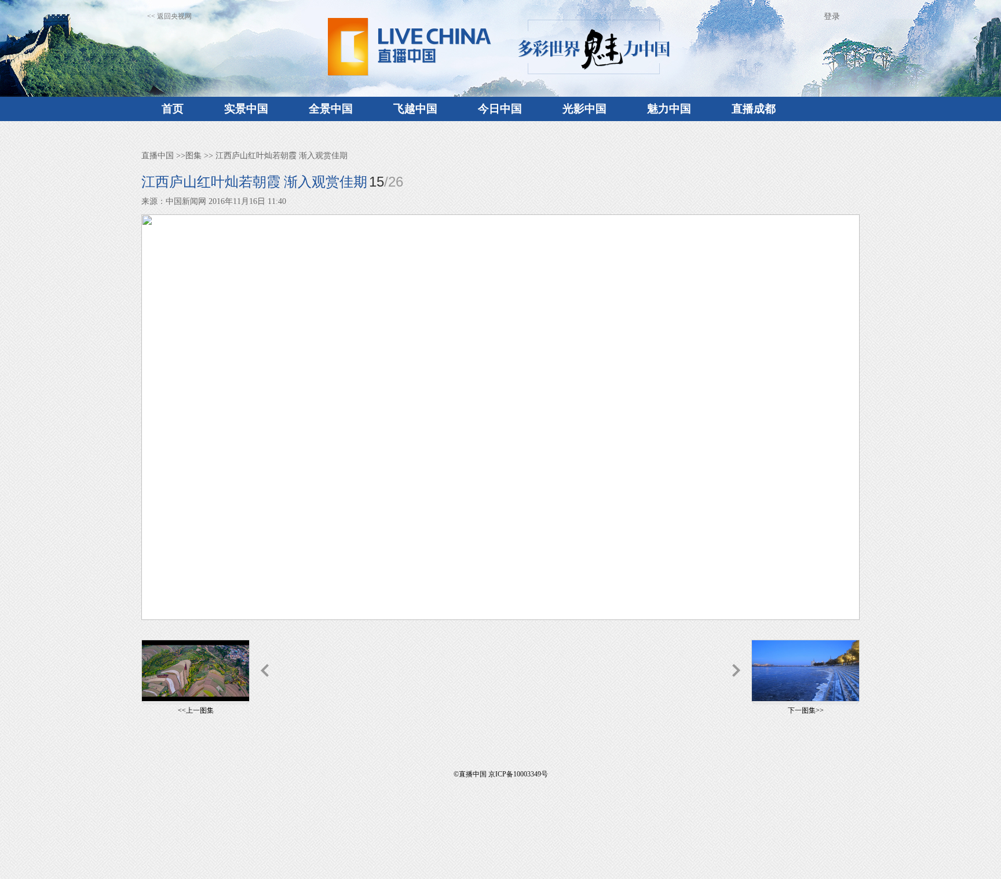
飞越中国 (415, 109)
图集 (193, 155)
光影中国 (584, 109)
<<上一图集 (196, 710)
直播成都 (754, 109)
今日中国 (500, 109)
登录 (832, 16)
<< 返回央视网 (169, 16)
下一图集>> (806, 710)
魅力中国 (669, 109)
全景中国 (331, 109)
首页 (173, 109)
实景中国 (246, 109)
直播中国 (157, 155)
